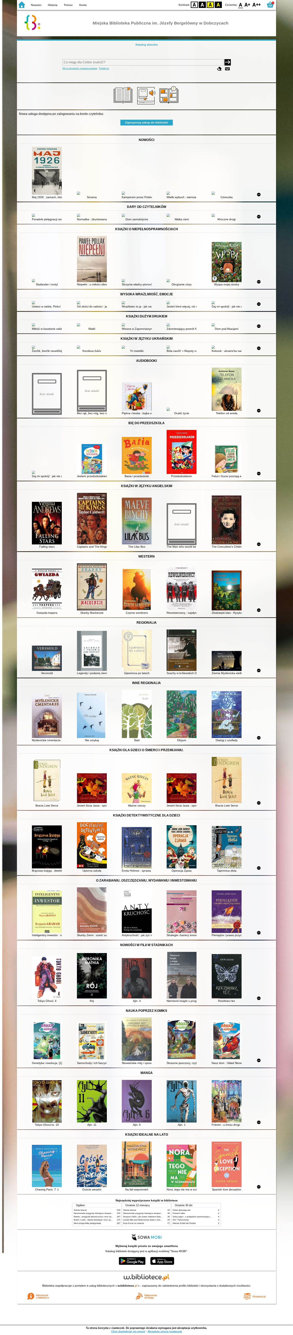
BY (218, 4)
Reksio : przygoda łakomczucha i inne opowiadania (97, 1217)
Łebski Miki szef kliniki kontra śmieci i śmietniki (144, 1220)
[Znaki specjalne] (227, 68)
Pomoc (68, 5)
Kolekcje (104, 68)
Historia (52, 5)
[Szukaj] (227, 62)
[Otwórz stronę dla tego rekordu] (48, 171)
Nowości (36, 5)
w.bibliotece (127, 1285)
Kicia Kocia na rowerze (133, 1223)
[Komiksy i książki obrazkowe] (169, 105)
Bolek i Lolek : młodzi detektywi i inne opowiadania (97, 1220)
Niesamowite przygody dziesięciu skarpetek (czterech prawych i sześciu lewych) (110, 1213)
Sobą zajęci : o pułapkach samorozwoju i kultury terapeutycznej (202, 1217)
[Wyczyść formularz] (219, 68)
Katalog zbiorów (147, 44)
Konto (83, 5)
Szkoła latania (80, 1210)
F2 (257, 4)
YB (210, 4)
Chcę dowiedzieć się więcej (128, 1331)
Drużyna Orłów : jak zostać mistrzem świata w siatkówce (148, 1217)
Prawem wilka (179, 1213)
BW (202, 4)
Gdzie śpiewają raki (181, 1210)
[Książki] (123, 105)
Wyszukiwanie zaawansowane (79, 68)
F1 (247, 4)
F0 (241, 4)
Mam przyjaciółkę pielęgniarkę (87, 1223)
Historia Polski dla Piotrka (184, 1223)
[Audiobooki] (146, 105)
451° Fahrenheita (181, 1220)
